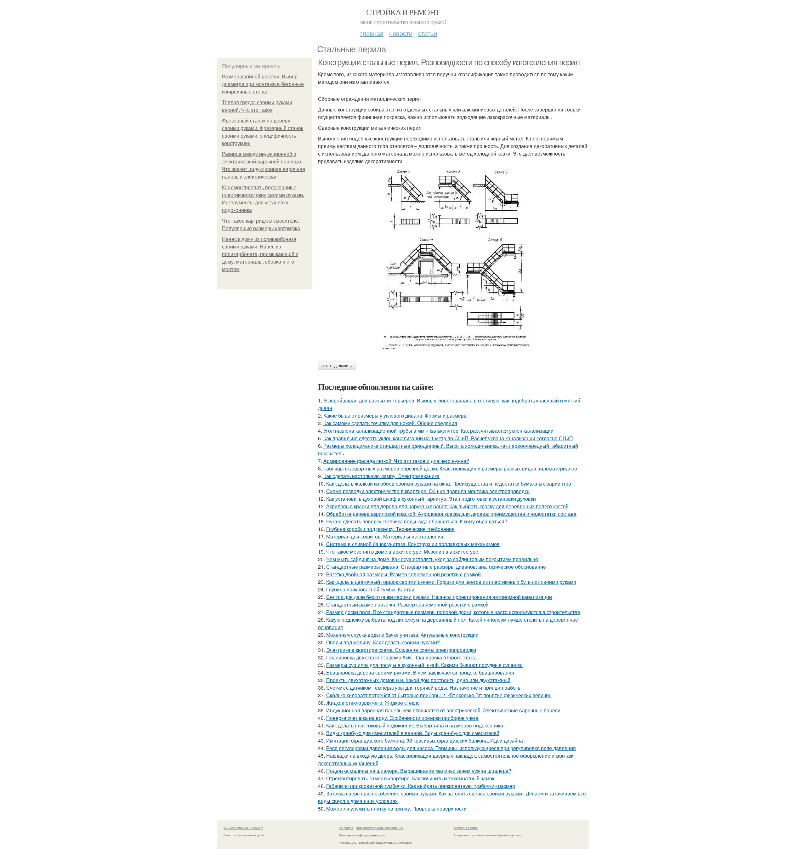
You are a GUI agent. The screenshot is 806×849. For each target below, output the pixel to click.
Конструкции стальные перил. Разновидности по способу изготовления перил (449, 62)
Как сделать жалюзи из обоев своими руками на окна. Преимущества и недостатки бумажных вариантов (448, 483)
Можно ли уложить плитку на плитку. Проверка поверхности (396, 808)
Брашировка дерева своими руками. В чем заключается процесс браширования (420, 672)
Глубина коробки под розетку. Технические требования (390, 529)
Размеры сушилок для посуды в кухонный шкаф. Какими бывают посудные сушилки (424, 665)
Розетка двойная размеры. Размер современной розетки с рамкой (403, 574)
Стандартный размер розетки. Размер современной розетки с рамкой (407, 604)
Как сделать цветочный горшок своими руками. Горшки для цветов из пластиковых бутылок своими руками (451, 581)
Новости (400, 33)
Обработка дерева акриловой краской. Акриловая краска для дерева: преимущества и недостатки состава (451, 513)
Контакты (346, 827)
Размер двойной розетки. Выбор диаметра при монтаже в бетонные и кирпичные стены (263, 84)
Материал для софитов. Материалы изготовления (384, 536)
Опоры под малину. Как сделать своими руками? (383, 642)
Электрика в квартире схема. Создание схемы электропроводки (401, 649)
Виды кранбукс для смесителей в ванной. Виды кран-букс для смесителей (412, 733)
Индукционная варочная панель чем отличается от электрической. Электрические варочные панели (443, 710)
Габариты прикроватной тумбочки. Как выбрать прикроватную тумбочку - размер (420, 785)
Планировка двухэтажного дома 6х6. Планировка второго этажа (401, 657)
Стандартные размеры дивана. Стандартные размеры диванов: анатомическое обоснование (436, 566)
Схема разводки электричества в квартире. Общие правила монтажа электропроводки (428, 491)
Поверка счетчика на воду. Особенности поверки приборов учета (402, 717)
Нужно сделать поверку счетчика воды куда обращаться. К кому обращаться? (416, 521)
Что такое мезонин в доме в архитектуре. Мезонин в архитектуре (402, 551)
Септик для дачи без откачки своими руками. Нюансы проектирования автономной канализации (439, 597)
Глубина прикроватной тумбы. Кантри (370, 589)
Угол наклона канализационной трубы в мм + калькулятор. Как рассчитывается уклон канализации (438, 430)
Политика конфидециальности (362, 835)
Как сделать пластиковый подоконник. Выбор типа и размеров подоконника (414, 725)
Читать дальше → (337, 366)
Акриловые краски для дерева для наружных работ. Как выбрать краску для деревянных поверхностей (447, 506)
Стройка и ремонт (403, 12)
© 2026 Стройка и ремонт (243, 827)
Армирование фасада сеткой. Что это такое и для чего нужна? (396, 460)
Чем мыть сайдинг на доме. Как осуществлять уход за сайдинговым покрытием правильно (432, 559)
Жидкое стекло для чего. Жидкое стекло (373, 702)
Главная (371, 33)
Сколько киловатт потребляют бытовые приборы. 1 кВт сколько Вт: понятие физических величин (439, 695)
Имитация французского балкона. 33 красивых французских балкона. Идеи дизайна (424, 740)
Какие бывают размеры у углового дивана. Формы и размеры (395, 415)
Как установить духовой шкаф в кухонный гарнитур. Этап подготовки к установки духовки (431, 498)
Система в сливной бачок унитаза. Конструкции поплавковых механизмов (413, 544)
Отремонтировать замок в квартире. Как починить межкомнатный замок (410, 778)
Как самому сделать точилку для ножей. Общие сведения (390, 423)
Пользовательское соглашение (379, 827)
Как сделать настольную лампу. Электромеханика (381, 476)
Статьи (427, 33)
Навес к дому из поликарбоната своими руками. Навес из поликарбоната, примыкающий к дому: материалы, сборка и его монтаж (260, 254)
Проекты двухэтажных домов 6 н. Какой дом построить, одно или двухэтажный (418, 680)
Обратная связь (466, 827)
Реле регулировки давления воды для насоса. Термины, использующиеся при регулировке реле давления (451, 748)
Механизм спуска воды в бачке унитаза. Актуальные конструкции (402, 634)
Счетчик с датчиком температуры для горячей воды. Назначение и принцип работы (424, 687)
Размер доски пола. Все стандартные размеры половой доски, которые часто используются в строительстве (453, 612)
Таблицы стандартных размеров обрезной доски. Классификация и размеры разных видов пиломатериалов (450, 468)
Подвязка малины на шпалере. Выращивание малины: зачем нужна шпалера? (418, 770)
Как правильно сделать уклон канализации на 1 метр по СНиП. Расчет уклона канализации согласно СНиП (448, 438)
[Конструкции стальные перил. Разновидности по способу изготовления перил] (453, 260)
